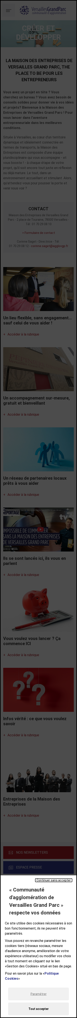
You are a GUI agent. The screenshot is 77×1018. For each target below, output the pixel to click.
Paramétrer (39, 994)
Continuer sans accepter (54, 880)
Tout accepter (38, 1009)
